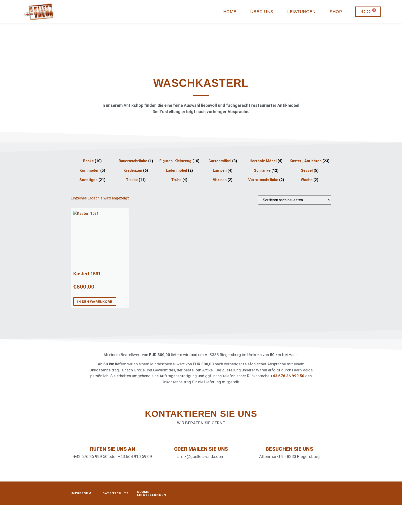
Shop (336, 11)
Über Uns (261, 11)
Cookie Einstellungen (151, 493)
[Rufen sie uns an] (112, 438)
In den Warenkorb (94, 301)
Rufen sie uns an (112, 449)
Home (230, 11)
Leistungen (301, 11)
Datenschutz (116, 493)
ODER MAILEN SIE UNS (201, 449)
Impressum (81, 493)
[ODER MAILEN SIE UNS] (201, 438)
